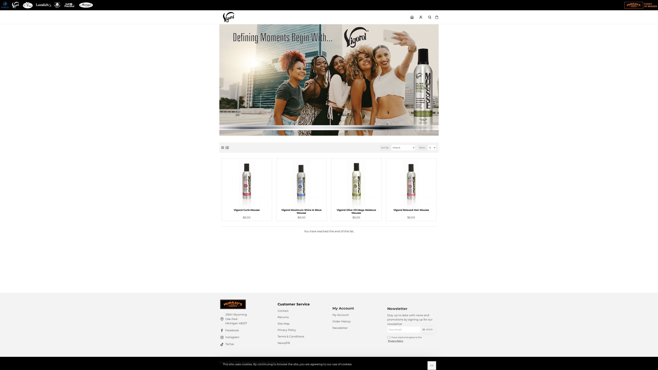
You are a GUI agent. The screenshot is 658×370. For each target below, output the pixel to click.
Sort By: (385, 147)
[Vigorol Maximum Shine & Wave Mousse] (301, 183)
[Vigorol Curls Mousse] (247, 183)
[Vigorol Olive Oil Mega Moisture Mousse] (356, 183)
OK (432, 365)
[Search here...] (430, 17)
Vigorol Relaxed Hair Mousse (411, 210)
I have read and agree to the (405, 339)
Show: (422, 147)
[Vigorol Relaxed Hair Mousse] (411, 183)
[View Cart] (437, 17)
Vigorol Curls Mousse (247, 210)
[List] (227, 148)
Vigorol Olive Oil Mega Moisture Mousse (356, 211)
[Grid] (222, 147)
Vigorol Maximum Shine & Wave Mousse (301, 211)
